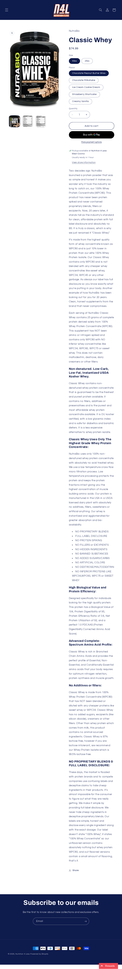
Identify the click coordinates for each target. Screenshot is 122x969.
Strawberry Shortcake (84, 94)
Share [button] (75, 870)
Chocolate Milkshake (83, 80)
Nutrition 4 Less (22, 954)
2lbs (87, 61)
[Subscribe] (85, 921)
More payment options (91, 142)
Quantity (73, 109)
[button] (6, 10)
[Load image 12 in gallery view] (41, 121)
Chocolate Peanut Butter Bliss (88, 73)
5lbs (74, 61)
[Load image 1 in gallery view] (14, 121)
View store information (84, 162)
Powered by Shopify (39, 954)
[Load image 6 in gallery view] (27, 121)
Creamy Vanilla (80, 101)
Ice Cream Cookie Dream (86, 87)
